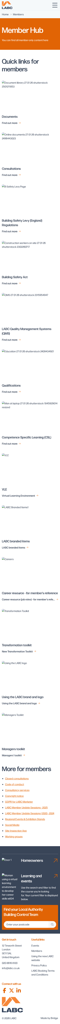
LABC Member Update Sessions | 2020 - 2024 (29, 813)
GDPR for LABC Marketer (19, 801)
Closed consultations (17, 778)
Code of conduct (14, 784)
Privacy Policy (39, 965)
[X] (11, 990)
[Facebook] (4, 990)
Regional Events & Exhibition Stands (25, 819)
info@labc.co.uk (11, 968)
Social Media (12, 825)
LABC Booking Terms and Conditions (43, 972)
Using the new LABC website (42, 958)
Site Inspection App (16, 830)
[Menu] (55, 5)
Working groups (14, 836)
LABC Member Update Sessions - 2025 (26, 807)
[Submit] (52, 924)
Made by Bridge (49, 1018)
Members (36, 950)
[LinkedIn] (18, 990)
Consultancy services (17, 790)
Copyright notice (14, 796)
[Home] (7, 5)
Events (35, 945)
